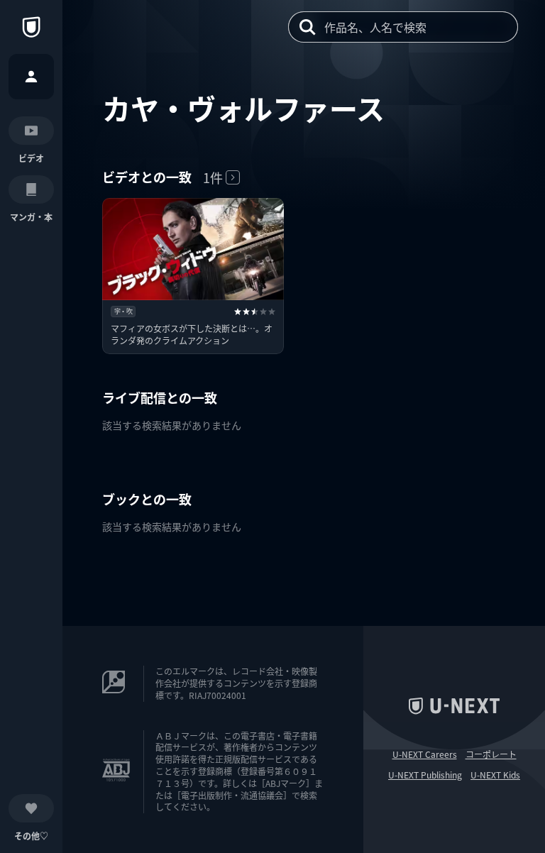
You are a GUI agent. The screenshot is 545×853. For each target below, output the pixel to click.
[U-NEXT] (31, 27)
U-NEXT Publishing (425, 775)
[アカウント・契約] (31, 76)
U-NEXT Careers (424, 754)
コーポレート (491, 754)
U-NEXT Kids (495, 775)
